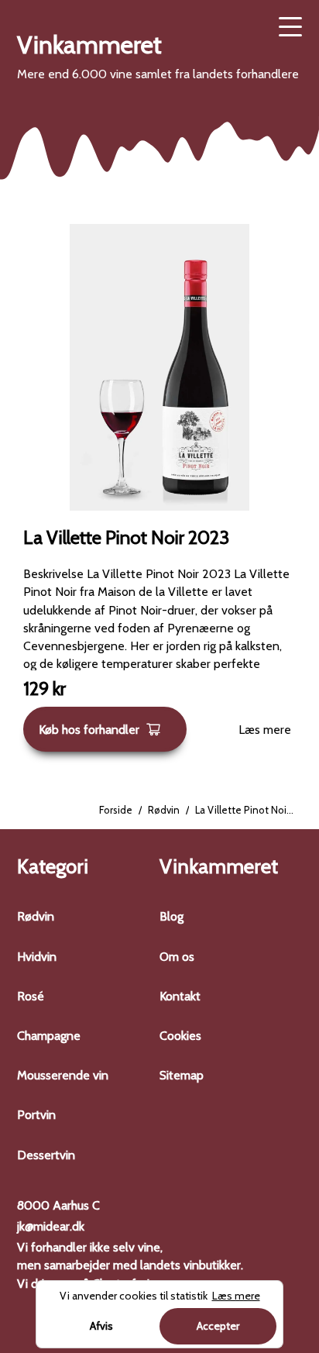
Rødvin (164, 810)
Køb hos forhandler (89, 729)
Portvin (36, 1114)
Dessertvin (46, 1155)
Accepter (218, 1326)
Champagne (49, 1035)
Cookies (180, 1035)
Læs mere (264, 729)
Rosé (30, 996)
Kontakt (180, 996)
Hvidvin (37, 956)
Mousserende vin (62, 1075)
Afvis (101, 1326)
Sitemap (182, 1075)
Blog (172, 916)
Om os (177, 956)
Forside (115, 810)
